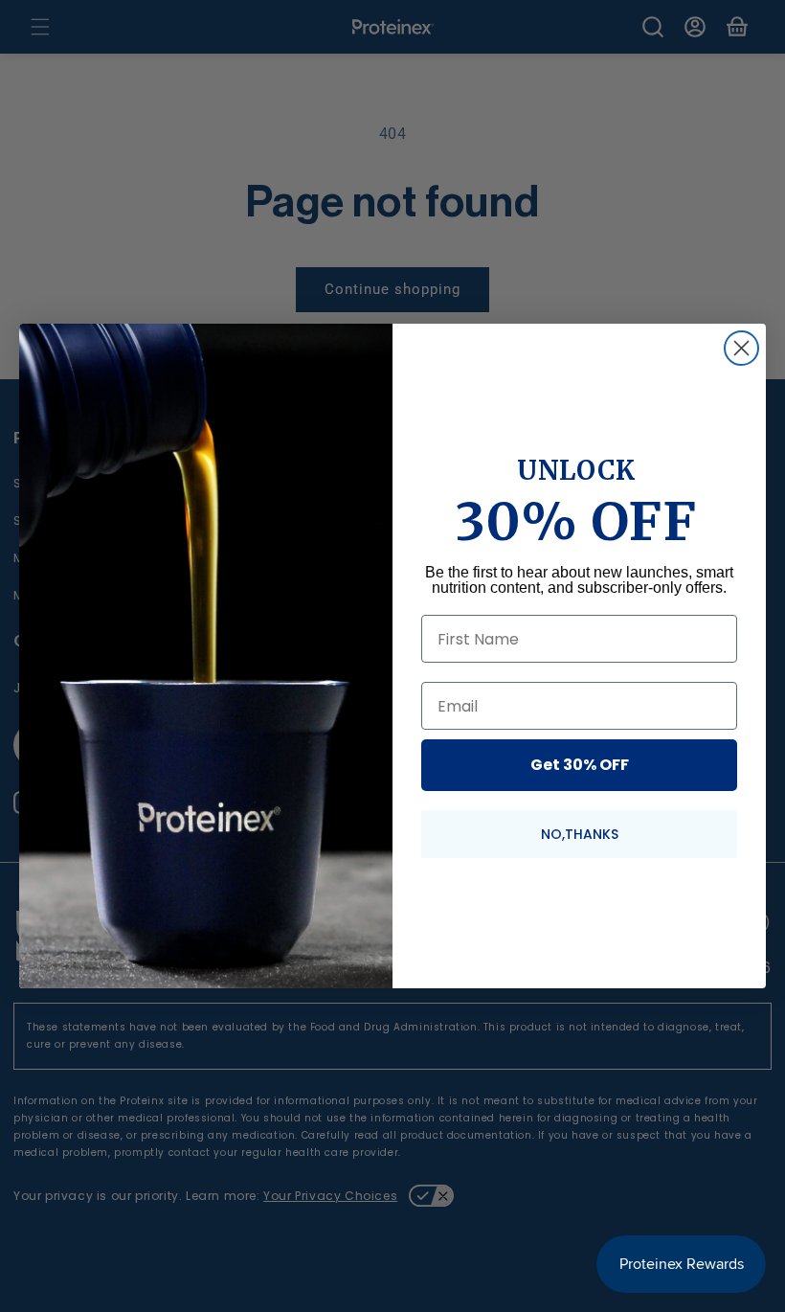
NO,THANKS (579, 834)
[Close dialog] (741, 348)
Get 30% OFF (579, 765)
